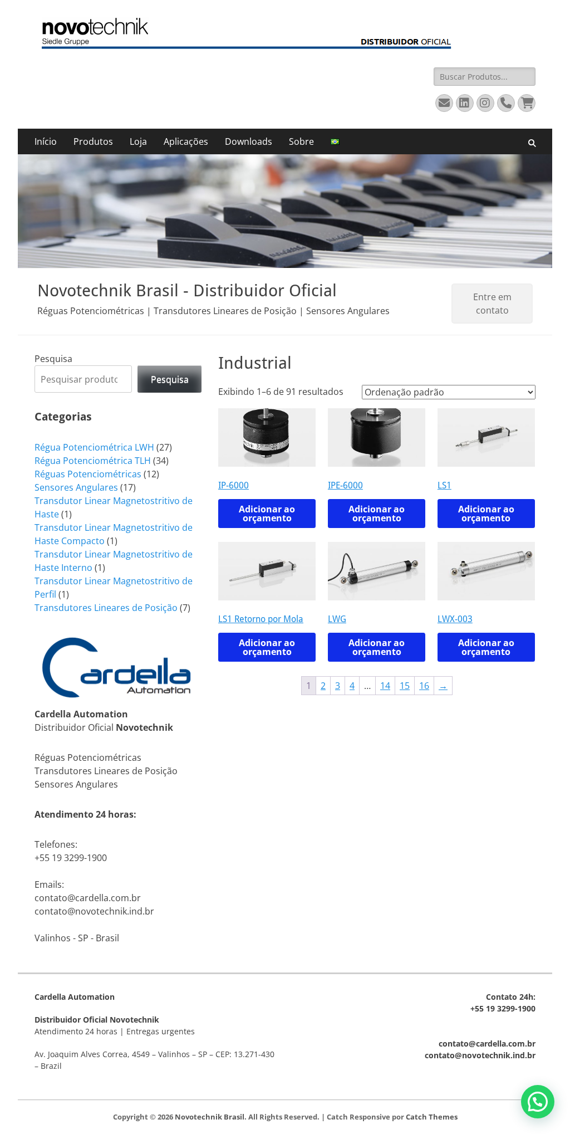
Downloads (248, 141)
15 (405, 686)
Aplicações (186, 141)
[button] (537, 1101)
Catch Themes (432, 1117)
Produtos (93, 141)
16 (424, 686)
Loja (138, 141)
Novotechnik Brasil (209, 1117)
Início (46, 141)
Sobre (301, 141)
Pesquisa (53, 359)
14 (385, 686)
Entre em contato (492, 303)
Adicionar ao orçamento (267, 513)
